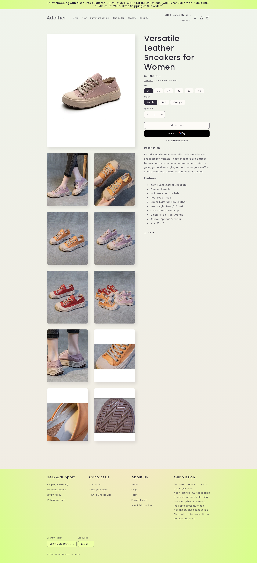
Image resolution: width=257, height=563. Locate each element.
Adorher (58, 554)
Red (164, 102)
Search (135, 484)
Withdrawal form (56, 500)
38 (179, 90)
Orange (177, 102)
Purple (150, 102)
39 (189, 90)
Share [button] (151, 232)
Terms (135, 494)
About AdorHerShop (142, 505)
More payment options (177, 140)
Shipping (148, 80)
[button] (145, 18)
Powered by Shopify (71, 554)
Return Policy (54, 494)
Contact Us (95, 484)
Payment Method (56, 489)
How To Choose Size (100, 494)
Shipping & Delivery (57, 484)
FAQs (134, 489)
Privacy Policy (139, 500)
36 (158, 90)
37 (168, 90)
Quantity (148, 108)
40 (199, 90)
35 (148, 90)
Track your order (98, 489)
